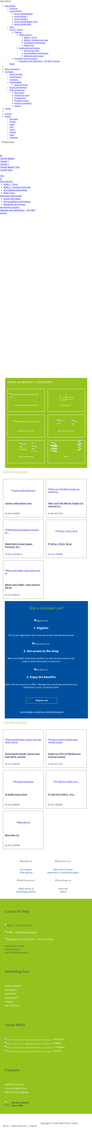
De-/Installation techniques (36, 53)
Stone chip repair (32, 50)
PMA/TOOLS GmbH (14, 1084)
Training (18, 32)
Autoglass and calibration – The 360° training (39, 61)
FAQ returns (11, 989)
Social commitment (18, 87)
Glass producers (12, 69)
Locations (14, 79)
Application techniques (29, 48)
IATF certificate (12, 1005)
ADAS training (25, 35)
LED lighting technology (34, 42)
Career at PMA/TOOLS (16, 1088)
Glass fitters (10, 6)
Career (8, 108)
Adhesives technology (34, 56)
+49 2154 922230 (43, 939)
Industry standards (23, 103)
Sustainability (16, 82)
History (17, 106)
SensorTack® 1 (21, 16)
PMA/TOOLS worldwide (16, 1092)
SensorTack (11, 997)
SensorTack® (15, 11)
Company (9, 71)
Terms (6, 1125)
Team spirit (19, 92)
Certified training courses (25, 58)
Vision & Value (16, 74)
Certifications (16, 77)
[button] (5, 1)
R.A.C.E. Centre (16, 29)
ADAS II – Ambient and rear (36, 40)
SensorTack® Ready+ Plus (25, 21)
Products (14, 8)
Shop (12, 27)
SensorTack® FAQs (22, 24)
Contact (8, 113)
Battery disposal (13, 985)
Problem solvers (21, 100)
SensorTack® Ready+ (23, 13)
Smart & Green (21, 85)
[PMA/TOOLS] (10, 142)
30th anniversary (17, 90)
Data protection (19, 1125)
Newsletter (10, 993)
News (12, 63)
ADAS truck (29, 45)
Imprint (33, 1125)
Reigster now (42, 700)
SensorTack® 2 (21, 19)
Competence (20, 98)
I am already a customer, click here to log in (42, 711)
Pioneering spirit (21, 95)
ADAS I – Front (30, 37)
